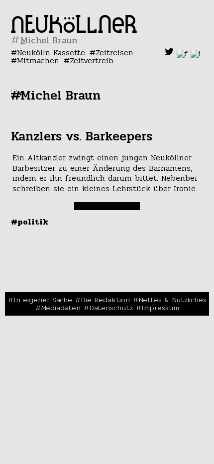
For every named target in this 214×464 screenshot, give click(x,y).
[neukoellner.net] (74, 30)
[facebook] (182, 53)
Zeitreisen (114, 52)
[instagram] (196, 53)
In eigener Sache (42, 299)
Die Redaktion (105, 299)
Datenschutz (111, 307)
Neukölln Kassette (51, 52)
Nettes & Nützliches (172, 299)
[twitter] (169, 53)
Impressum (160, 307)
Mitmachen (38, 60)
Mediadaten (61, 307)
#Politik (29, 222)
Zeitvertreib (91, 60)
